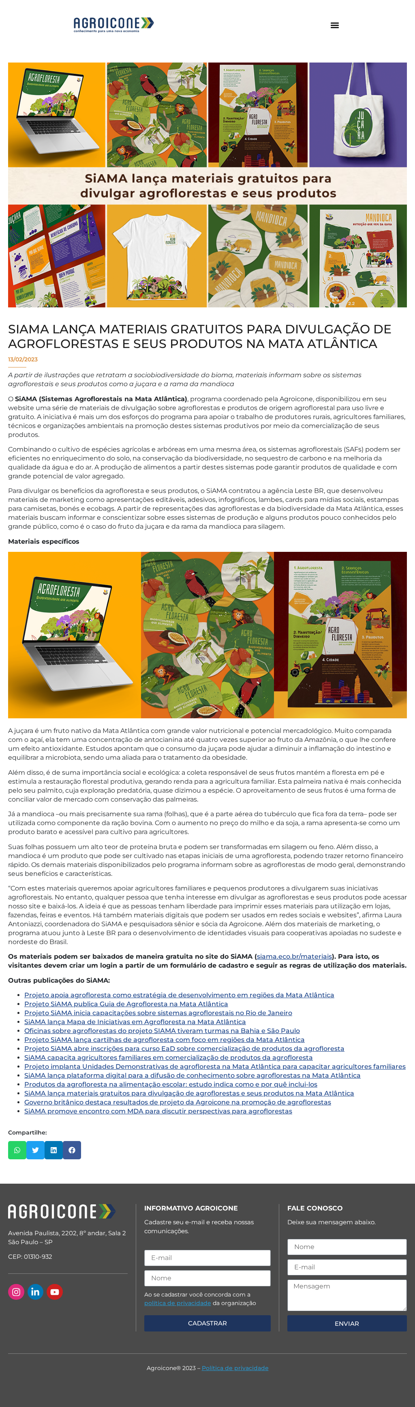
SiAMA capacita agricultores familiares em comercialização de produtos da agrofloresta (168, 1057)
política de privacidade (177, 1303)
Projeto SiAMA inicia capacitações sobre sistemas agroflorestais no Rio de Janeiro (158, 1013)
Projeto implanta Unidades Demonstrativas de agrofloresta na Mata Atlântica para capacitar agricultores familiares (215, 1066)
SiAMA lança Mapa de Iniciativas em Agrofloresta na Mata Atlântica (135, 1022)
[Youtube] (55, 1292)
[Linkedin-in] (36, 1292)
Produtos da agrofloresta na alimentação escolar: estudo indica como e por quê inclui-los (170, 1084)
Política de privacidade (235, 1368)
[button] (334, 25)
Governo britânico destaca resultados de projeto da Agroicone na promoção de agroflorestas (177, 1102)
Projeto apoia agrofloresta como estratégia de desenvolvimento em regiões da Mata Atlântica (179, 995)
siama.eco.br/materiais (294, 956)
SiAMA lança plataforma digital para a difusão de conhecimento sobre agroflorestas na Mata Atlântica (192, 1075)
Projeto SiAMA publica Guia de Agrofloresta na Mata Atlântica (126, 1004)
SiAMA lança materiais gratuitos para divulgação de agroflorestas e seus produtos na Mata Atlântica (189, 1093)
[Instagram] (16, 1292)
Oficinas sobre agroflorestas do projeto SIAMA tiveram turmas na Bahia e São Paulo (162, 1031)
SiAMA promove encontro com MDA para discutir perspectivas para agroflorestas (158, 1111)
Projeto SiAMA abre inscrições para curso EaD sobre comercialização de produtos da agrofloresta (184, 1049)
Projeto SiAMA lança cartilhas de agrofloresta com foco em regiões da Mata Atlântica (164, 1040)
